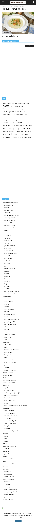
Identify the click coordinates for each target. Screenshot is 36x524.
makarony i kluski (9, 314)
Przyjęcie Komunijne (10, 416)
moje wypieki (19, 125)
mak (4, 125)
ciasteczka (21, 103)
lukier (6, 357)
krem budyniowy (27, 122)
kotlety (6, 311)
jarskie (6, 306)
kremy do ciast (8, 355)
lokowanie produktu (9, 383)
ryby (5, 327)
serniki (7, 281)
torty (6, 284)
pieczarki (25, 125)
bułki (6, 436)
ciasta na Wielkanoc (9, 294)
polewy (6, 365)
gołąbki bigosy (8, 301)
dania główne (7, 296)
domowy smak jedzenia (19, 120)
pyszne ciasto (28, 131)
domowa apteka (8, 372)
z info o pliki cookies (8, 476)
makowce (7, 248)
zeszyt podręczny (8, 499)
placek (5, 128)
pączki (4, 134)
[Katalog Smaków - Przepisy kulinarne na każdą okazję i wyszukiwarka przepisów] (18, 510)
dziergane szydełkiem (10, 492)
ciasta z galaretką (9, 218)
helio (14, 122)
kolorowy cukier (9, 352)
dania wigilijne (10, 413)
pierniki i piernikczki (10, 268)
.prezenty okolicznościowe (10, 202)
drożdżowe (8, 240)
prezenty (7, 497)
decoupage (7, 487)
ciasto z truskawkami (17, 114)
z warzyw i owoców (10, 370)
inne (5, 347)
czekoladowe (8, 344)
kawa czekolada (9, 398)
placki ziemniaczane (10, 324)
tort (26, 134)
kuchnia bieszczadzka (9, 380)
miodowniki (8, 258)
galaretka (5, 123)
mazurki (7, 256)
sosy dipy (6, 469)
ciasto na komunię (18, 109)
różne (8, 235)
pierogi (30, 125)
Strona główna (5, 6)
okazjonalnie (7, 408)
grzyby (10, 122)
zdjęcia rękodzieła (8, 479)
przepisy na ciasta (19, 131)
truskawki (6, 137)
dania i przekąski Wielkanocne (15, 431)
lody (8, 233)
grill (4, 377)
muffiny (7, 261)
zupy (6, 339)
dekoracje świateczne (10, 489)
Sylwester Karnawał (10, 423)
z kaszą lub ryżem (9, 334)
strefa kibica (7, 471)
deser (26, 114)
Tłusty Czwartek (9, 426)
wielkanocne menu (17, 137)
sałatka (10, 134)
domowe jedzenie (15, 117)
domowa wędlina (8, 375)
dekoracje (6, 342)
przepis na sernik (8, 131)
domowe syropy (9, 390)
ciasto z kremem (23, 112)
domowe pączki (24, 117)
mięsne (7, 317)
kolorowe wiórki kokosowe (12, 350)
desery (7, 230)
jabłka (19, 122)
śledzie (6, 449)
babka (4, 103)
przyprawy (6, 454)
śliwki (29, 137)
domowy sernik (6, 120)
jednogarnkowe (9, 309)
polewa (6, 271)
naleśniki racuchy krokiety (12, 319)
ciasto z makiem (7, 114)
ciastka (27, 103)
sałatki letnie (8, 459)
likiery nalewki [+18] (10, 400)
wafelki (7, 289)
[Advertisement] (14, 168)
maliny (13, 125)
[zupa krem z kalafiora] (18, 23)
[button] (33, 2)
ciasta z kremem (9, 220)
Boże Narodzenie (10, 410)
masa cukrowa (8, 360)
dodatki (7, 238)
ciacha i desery (8, 205)
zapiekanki (7, 337)
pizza (5, 443)
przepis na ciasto (22, 128)
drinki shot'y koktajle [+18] (12, 393)
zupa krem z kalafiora (10, 36)
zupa (25, 137)
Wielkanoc (8, 428)
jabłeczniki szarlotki (10, 245)
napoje (5, 388)
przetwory (6, 451)
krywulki (9, 484)
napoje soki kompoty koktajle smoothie (15, 405)
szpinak (22, 134)
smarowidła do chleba (9, 464)
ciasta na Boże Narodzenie (11, 291)
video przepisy (7, 474)
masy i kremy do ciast (10, 253)
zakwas (6, 441)
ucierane (7, 286)
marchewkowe (8, 251)
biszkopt (9, 103)
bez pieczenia (8, 210)
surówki (7, 329)
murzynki (7, 263)
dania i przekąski (11, 421)
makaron (8, 125)
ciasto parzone (9, 228)
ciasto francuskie (8, 109)
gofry (6, 243)
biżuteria (7, 482)
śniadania (6, 466)
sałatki (5, 456)
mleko (6, 403)
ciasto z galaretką (9, 111)
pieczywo (6, 433)
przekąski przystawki (9, 446)
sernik (17, 134)
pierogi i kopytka (9, 322)
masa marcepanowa (10, 362)
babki (6, 207)
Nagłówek (6, 385)
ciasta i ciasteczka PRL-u (11, 215)
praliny (6, 273)
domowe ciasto (6, 117)
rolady (6, 278)
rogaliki (7, 276)
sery (4, 461)
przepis (10, 128)
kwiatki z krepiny (9, 494)
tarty (6, 332)
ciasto (6, 106)
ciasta (14, 103)
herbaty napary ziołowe (11, 395)
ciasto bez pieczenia (17, 106)
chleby (6, 438)
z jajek (6, 367)
